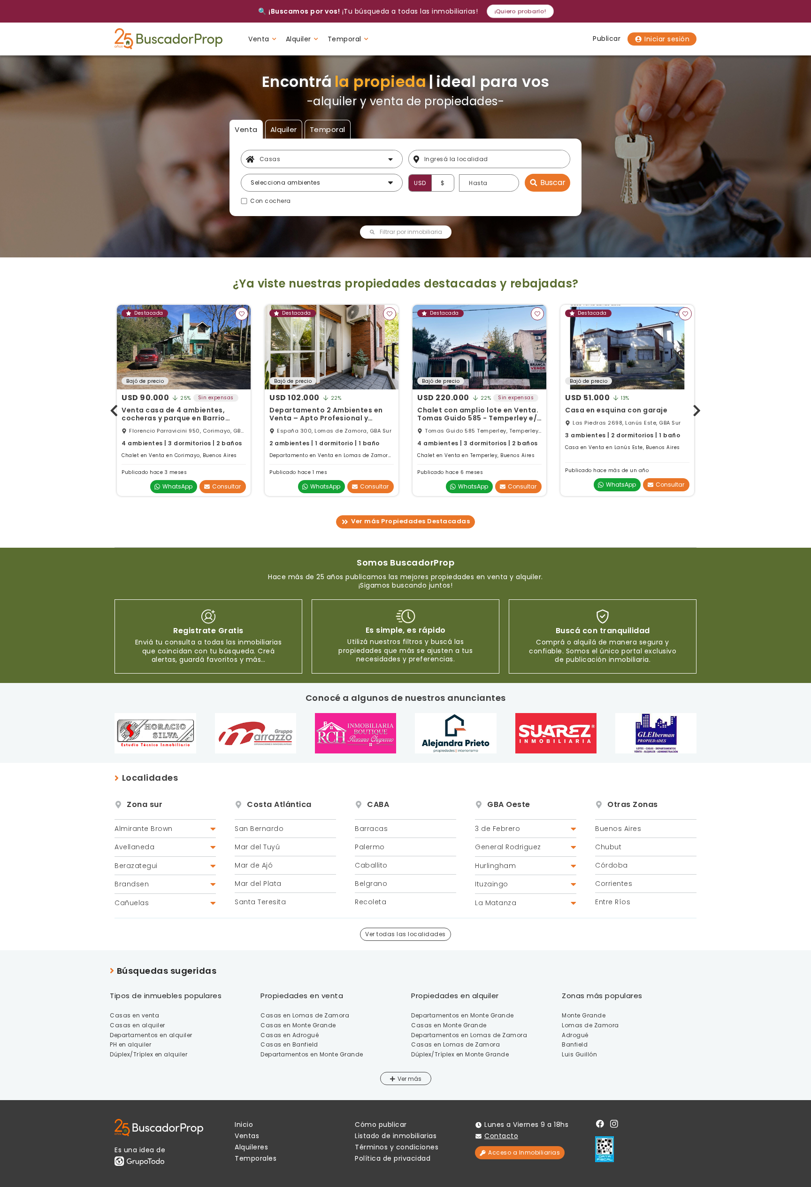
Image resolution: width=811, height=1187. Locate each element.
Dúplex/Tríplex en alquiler (148, 1054)
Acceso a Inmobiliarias (524, 1152)
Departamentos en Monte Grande (311, 1054)
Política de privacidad (392, 1158)
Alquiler (283, 129)
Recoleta (370, 902)
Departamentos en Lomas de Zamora (469, 1035)
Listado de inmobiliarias (395, 1135)
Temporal (327, 129)
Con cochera (270, 201)
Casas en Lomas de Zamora (304, 1015)
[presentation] (114, 409)
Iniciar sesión (666, 39)
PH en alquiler (130, 1044)
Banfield (575, 1044)
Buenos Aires (618, 828)
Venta (246, 129)
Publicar (606, 38)
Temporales (255, 1158)
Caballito (371, 865)
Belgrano (371, 883)
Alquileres (251, 1147)
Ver (403, 1079)
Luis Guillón (579, 1054)
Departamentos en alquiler (151, 1035)
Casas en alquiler (137, 1025)
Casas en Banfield (289, 1044)
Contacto (501, 1135)
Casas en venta (134, 1015)
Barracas (371, 828)
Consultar (226, 486)
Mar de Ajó (254, 865)
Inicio (244, 1124)
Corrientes (613, 883)
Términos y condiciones (396, 1147)
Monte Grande (583, 1015)
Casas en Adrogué (289, 1035)
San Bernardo (259, 828)
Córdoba (611, 865)
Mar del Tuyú (257, 847)
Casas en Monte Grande (298, 1025)
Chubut (608, 847)
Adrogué (575, 1035)
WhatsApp (177, 486)
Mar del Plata (258, 883)
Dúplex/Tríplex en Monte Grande (460, 1054)
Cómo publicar (381, 1124)
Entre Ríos (612, 902)
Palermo (370, 847)
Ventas (247, 1135)
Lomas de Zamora (590, 1025)
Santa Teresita (260, 902)
